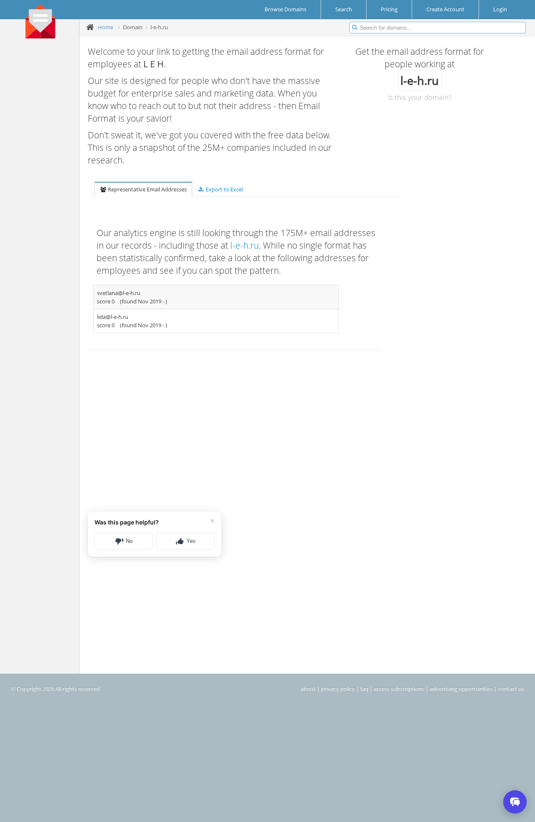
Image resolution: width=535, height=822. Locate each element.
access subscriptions (399, 688)
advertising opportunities (461, 688)
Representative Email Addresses (147, 189)
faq (364, 688)
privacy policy (338, 688)
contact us (511, 688)
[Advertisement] (42, 171)
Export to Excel (223, 189)
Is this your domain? (419, 97)
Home (105, 27)
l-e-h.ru (244, 245)
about (308, 688)
